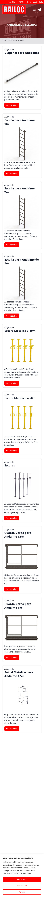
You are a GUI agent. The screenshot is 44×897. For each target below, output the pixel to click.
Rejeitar (22, 892)
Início (4, 40)
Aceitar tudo (22, 879)
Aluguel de (21, 51)
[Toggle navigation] (34, 9)
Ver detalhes (11, 105)
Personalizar (22, 885)
